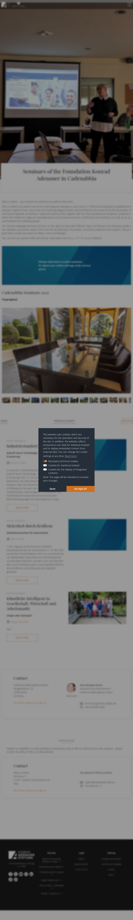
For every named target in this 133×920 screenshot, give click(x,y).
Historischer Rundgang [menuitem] (111, 864)
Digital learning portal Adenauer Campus (51, 860)
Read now (22, 507)
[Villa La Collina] (3, 4)
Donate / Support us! (50, 893)
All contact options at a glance (30, 702)
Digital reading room (50, 880)
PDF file (80, 238)
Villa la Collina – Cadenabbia (51, 885)
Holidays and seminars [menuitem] (111, 859)
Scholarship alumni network (51, 872)
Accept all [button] (80, 489)
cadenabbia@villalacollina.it (100, 782)
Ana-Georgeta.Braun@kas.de (100, 703)
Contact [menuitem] (111, 869)
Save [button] (52, 489)
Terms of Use (81, 869)
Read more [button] (71, 456)
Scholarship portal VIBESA (50, 867)
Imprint (81, 859)
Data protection (81, 864)
